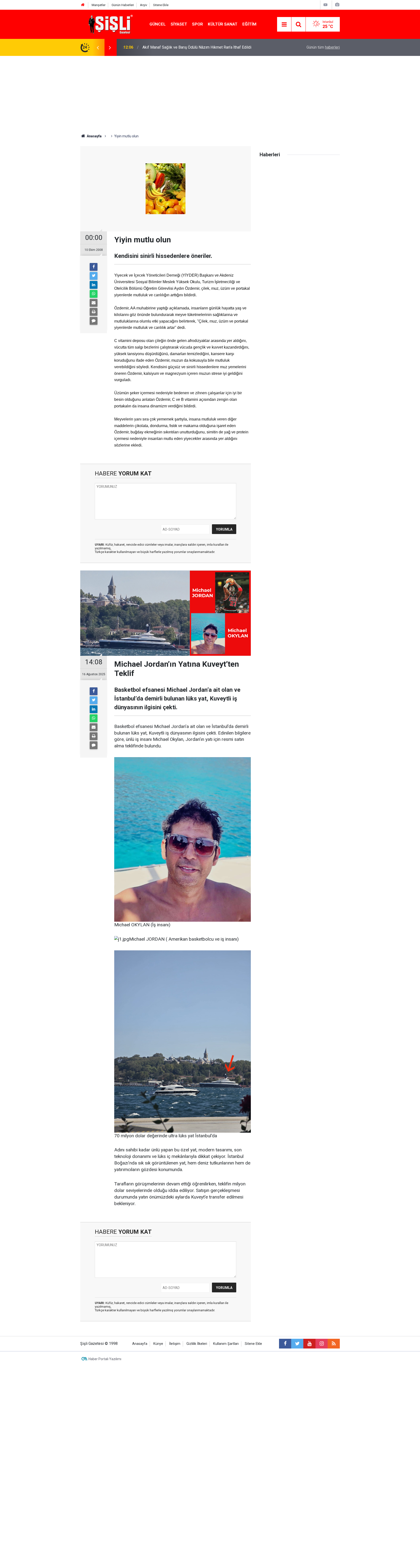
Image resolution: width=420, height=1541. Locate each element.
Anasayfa (139, 1344)
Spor (197, 24)
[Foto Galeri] (337, 4)
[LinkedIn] (93, 285)
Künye (158, 1344)
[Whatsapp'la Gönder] (93, 294)
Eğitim (249, 24)
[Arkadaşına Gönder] (93, 303)
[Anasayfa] (83, 5)
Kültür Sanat (222, 24)
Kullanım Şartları (226, 1344)
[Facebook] (93, 267)
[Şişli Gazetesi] (109, 24)
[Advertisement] (210, 92)
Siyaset (179, 24)
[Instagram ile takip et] (321, 1343)
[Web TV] (325, 4)
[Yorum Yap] (93, 321)
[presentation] (98, 47)
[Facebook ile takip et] (285, 1343)
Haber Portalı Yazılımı (104, 1359)
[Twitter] (93, 276)
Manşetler (98, 5)
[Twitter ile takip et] (297, 1343)
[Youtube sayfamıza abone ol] (309, 1343)
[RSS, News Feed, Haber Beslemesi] (334, 1343)
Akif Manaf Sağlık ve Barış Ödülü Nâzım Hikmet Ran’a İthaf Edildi (196, 47)
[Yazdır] (93, 312)
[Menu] (284, 24)
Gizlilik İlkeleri (196, 1344)
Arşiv (143, 5)
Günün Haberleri (123, 5)
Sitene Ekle (160, 5)
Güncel (157, 24)
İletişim (174, 1344)
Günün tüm (323, 47)
